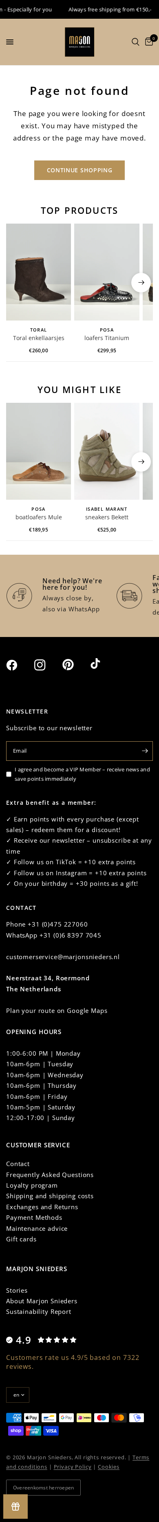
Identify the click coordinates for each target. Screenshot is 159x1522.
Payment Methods (34, 1217)
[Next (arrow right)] (141, 282)
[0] (147, 42)
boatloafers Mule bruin (38, 517)
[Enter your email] (145, 751)
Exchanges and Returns (42, 1207)
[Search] (135, 42)
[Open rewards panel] (15, 1506)
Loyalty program (32, 1185)
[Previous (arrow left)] (18, 282)
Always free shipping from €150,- (105, 9)
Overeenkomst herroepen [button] (43, 1487)
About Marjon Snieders (41, 1301)
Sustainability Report (38, 1311)
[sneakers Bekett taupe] (106, 451)
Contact (18, 1164)
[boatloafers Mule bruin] (38, 451)
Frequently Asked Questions (50, 1175)
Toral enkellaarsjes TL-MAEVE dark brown (38, 338)
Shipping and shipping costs (50, 1196)
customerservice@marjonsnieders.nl (63, 957)
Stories (17, 1290)
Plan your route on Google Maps (57, 1010)
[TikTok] (104, 664)
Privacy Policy (73, 1466)
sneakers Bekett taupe (106, 517)
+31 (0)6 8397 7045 (71, 935)
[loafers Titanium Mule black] (106, 272)
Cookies (108, 1466)
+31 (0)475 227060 (58, 924)
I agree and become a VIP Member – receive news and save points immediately (82, 774)
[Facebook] (19, 665)
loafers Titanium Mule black (106, 338)
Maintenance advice (37, 1228)
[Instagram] (47, 665)
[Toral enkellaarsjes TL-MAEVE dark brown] (38, 272)
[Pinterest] (75, 665)
